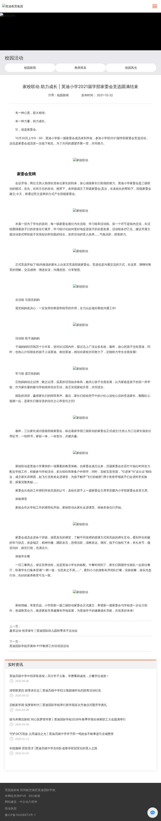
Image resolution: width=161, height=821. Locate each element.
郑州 (34, 801)
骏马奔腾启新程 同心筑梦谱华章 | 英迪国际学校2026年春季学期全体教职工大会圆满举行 (67, 719)
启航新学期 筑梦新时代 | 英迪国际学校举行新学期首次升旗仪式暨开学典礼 (58, 705)
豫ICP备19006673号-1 (20, 815)
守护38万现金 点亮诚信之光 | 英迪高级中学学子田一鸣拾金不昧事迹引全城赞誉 (61, 733)
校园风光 (131, 67)
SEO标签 (34, 796)
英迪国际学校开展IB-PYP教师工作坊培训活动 (39, 646)
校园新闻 (30, 67)
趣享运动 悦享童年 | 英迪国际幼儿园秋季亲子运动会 (43, 630)
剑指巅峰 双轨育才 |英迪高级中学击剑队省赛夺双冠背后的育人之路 (53, 748)
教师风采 (80, 67)
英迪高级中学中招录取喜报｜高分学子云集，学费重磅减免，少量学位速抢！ (59, 676)
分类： (52, 95)
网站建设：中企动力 (18, 801)
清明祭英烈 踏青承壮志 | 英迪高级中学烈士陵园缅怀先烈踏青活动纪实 (55, 690)
